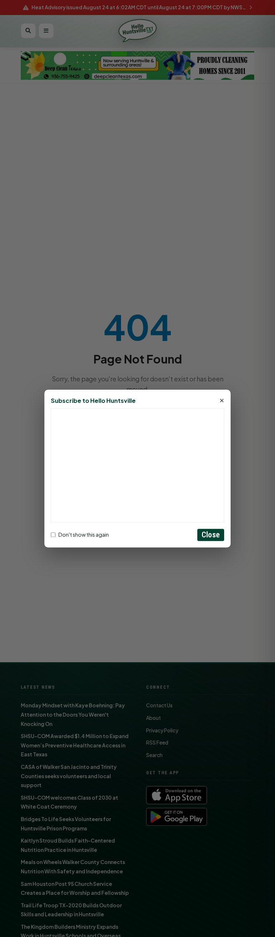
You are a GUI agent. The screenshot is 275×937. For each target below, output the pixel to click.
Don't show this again (83, 535)
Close (211, 534)
